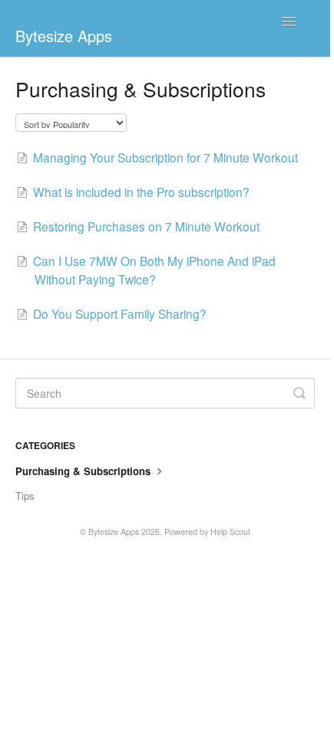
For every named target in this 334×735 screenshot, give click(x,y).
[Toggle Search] (299, 393)
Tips (25, 495)
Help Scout (230, 531)
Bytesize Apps (113, 531)
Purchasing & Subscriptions (84, 471)
